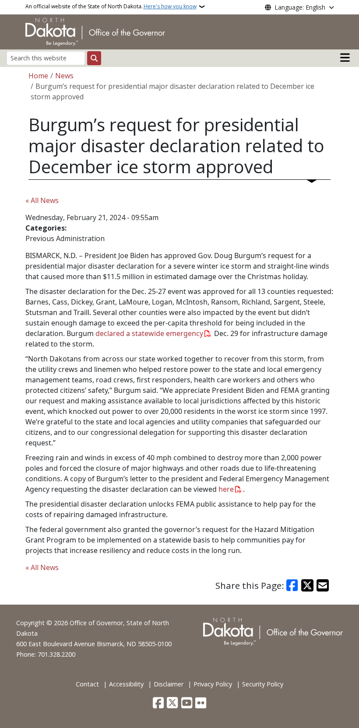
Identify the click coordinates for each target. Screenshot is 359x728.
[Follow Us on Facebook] (158, 703)
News (64, 75)
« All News (42, 200)
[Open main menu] (345, 57)
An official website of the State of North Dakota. (111, 6)
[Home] (95, 31)
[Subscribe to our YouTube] (186, 703)
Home (38, 75)
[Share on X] (307, 585)
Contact (87, 684)
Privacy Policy (213, 684)
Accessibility (126, 684)
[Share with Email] (323, 585)
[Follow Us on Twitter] (172, 703)
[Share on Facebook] (292, 585)
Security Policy (262, 684)
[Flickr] (200, 703)
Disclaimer (168, 684)
